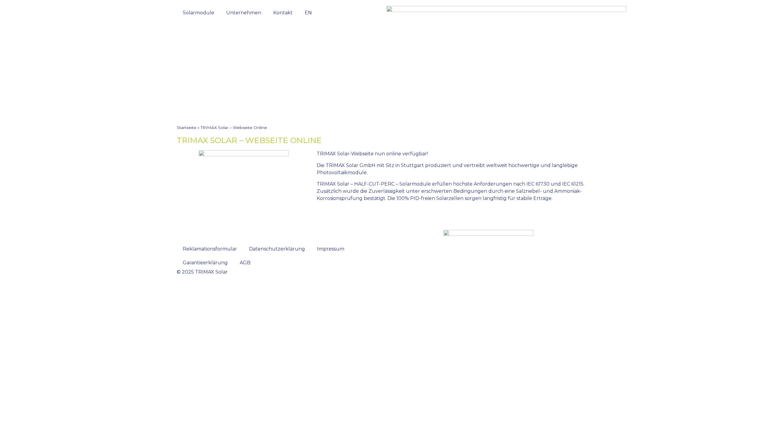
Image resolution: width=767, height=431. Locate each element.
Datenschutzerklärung (277, 249)
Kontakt (283, 13)
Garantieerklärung (205, 262)
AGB (245, 262)
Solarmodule (198, 13)
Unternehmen (243, 13)
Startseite (186, 127)
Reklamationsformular (210, 249)
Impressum (330, 249)
